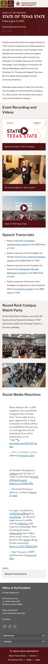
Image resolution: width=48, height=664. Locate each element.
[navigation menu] (3, 3)
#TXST (35, 476)
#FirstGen (23, 523)
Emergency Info (15, 660)
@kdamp (13, 473)
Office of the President (14, 13)
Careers (33, 656)
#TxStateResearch (18, 480)
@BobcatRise (15, 533)
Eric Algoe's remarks (23, 289)
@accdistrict (15, 516)
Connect (7, 641)
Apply (29, 660)
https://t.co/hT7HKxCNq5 (23, 546)
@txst (26, 539)
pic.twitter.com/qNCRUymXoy (23, 444)
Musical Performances (16, 574)
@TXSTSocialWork (19, 513)
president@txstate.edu (16, 613)
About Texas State (17, 656)
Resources (8, 635)
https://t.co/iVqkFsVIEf (21, 483)
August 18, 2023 (26, 455)
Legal (37, 660)
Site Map (6, 619)
